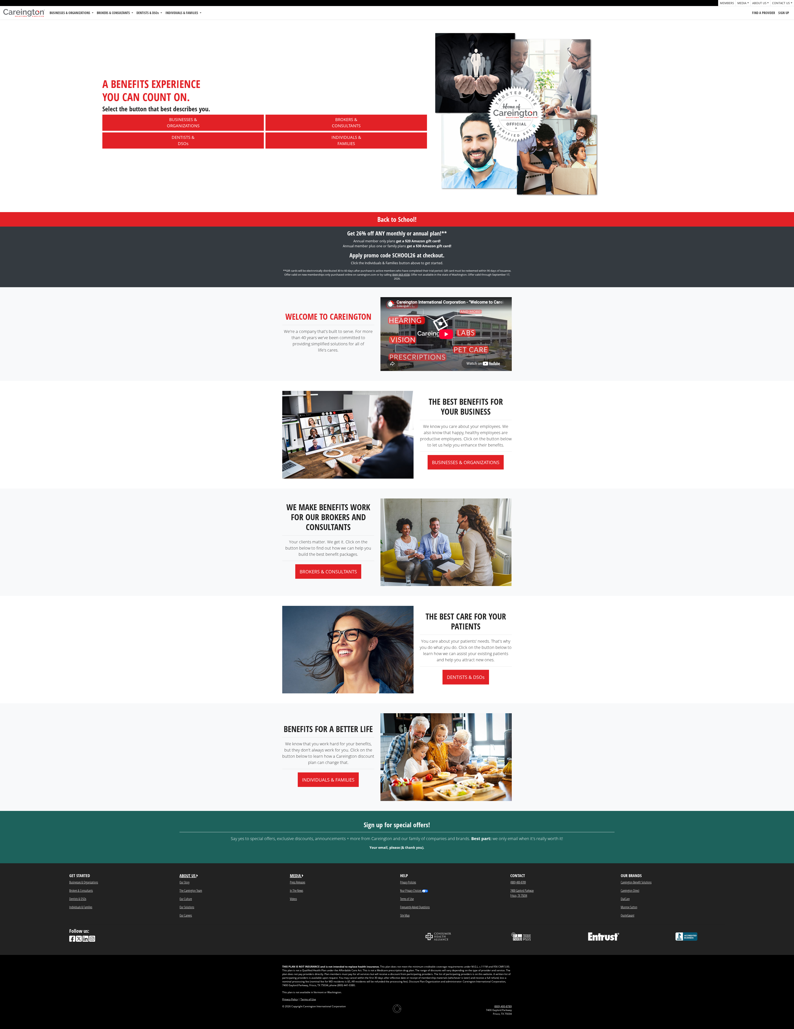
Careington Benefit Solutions (636, 882)
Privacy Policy (290, 999)
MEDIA (296, 875)
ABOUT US (187, 875)
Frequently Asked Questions (415, 907)
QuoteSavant (627, 915)
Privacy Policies (408, 882)
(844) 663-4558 (401, 274)
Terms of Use (407, 899)
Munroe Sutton (629, 907)
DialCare (625, 899)
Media (741, 3)
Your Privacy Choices (411, 890)
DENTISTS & (183, 140)
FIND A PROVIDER (763, 13)
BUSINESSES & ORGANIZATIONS (70, 13)
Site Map (405, 915)
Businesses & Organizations (83, 882)
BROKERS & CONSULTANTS (114, 13)
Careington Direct (630, 890)
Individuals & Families (80, 907)
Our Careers (185, 915)
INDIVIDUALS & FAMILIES (182, 13)
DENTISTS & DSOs (148, 13)
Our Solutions (186, 907)
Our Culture (185, 899)
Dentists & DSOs (77, 899)
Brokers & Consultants (81, 890)
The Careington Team (190, 890)
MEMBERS (727, 3)
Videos (293, 899)
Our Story (184, 882)
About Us (759, 3)
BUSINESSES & (183, 122)
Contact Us (781, 3)
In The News (296, 890)
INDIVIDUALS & (346, 140)
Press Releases (297, 882)
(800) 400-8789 (518, 882)
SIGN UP (783, 13)
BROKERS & (346, 122)
